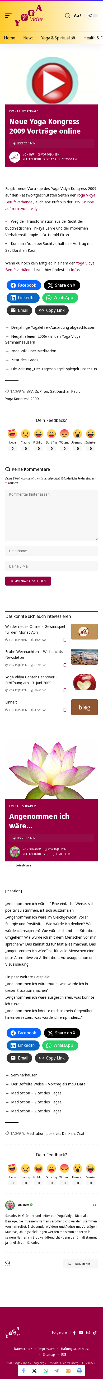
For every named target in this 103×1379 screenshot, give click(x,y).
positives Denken (60, 1133)
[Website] (95, 1205)
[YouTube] (81, 1332)
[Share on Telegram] (57, 1370)
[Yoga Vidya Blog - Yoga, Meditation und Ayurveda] (28, 15)
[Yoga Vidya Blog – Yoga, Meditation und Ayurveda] (12, 1332)
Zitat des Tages (24, 359)
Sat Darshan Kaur (64, 391)
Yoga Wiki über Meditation (33, 350)
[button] (9, 15)
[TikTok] (95, 1332)
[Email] (68, 1370)
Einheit (11, 702)
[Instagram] (88, 1332)
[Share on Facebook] (23, 1370)
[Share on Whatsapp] (46, 1370)
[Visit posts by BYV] (14, 157)
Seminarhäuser (24, 1074)
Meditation (35, 1133)
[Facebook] (74, 1332)
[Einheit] (84, 707)
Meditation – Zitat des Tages (36, 1092)
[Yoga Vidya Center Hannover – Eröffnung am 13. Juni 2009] (84, 682)
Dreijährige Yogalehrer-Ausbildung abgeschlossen (53, 327)
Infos (75, 269)
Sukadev (29, 806)
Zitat (81, 1133)
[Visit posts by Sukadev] (14, 851)
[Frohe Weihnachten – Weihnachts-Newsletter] (84, 657)
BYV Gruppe (83, 201)
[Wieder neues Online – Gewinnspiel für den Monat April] (84, 632)
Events (14, 111)
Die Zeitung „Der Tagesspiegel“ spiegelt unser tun (54, 368)
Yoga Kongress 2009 (22, 398)
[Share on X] (34, 1370)
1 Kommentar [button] (82, 1264)
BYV (31, 154)
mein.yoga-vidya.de (28, 208)
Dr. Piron (41, 391)
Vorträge (30, 111)
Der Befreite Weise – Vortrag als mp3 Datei (48, 1083)
